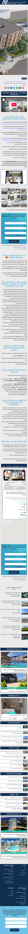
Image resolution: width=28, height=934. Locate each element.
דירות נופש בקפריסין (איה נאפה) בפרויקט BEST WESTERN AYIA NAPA (14, 670)
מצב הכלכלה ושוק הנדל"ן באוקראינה (14, 784)
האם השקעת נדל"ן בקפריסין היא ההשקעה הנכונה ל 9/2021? (12, 593)
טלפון (24, 231)
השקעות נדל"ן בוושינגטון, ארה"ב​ (15, 788)
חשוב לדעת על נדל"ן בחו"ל (16, 764)
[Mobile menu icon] (25, 2)
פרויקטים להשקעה (19, 81)
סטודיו (22, 506)
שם (25, 221)
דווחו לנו (16, 249)
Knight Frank (16, 158)
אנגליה (11, 81)
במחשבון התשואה (23, 247)
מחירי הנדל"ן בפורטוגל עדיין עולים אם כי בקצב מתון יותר (10, 635)
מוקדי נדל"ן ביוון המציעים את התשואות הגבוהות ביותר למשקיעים (11, 618)
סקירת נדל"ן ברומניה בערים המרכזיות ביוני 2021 (10, 610)
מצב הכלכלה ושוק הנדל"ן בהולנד (15, 777)
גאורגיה (14, 688)
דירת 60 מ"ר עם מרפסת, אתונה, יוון (18, 715)
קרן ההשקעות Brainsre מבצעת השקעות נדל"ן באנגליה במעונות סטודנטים (15, 128)
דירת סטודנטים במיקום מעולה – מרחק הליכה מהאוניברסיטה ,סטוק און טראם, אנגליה (15, 494)
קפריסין (14, 666)
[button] (24, 78)
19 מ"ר (22, 504)
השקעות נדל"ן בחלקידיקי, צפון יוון (15, 781)
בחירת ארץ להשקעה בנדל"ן (16, 768)
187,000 (24, 144)
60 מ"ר (23, 718)
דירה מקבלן (21, 509)
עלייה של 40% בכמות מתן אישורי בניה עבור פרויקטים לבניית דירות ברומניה (11, 627)
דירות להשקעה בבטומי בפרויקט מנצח (17, 691)
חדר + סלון (11, 718)
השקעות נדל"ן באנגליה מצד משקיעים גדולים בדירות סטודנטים (14, 123)
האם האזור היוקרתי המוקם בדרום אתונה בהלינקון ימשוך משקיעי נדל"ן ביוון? (10, 602)
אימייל (24, 226)
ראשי (24, 81)
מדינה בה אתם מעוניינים (20, 236)
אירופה (14, 81)
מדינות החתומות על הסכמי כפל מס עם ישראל (12, 756)
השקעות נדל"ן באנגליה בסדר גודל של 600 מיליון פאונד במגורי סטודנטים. (14, 139)
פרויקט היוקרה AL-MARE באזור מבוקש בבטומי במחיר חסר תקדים (14, 835)
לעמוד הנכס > (21, 502)
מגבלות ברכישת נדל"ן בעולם (16, 760)
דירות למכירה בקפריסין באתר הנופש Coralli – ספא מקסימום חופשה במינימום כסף (14, 857)
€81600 (22, 515)
